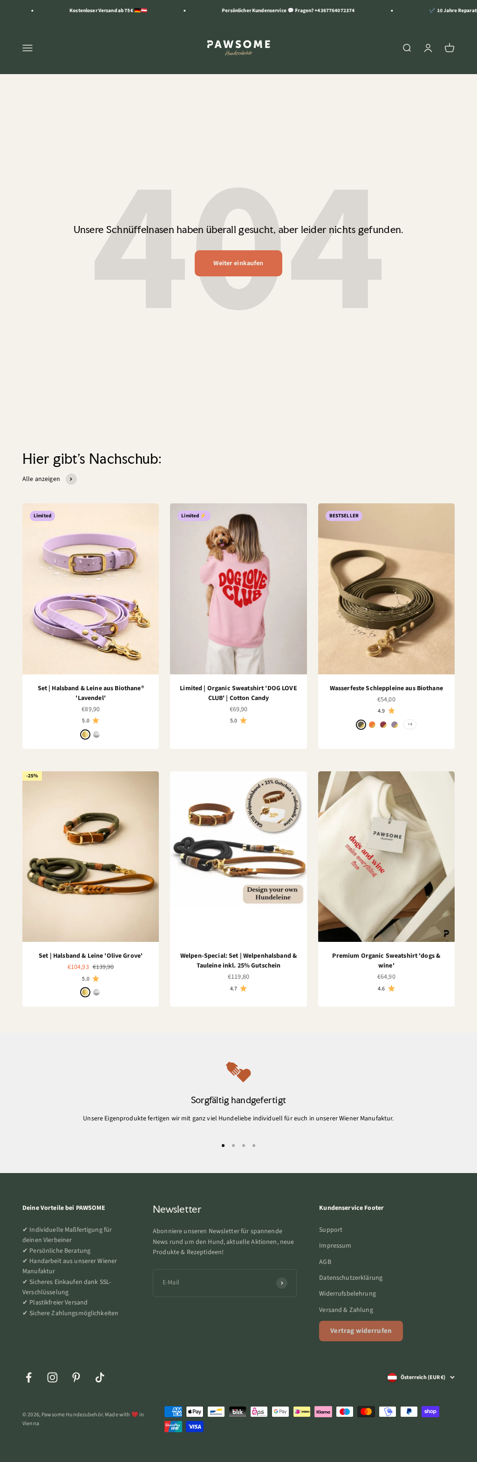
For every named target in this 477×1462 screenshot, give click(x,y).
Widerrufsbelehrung (347, 1293)
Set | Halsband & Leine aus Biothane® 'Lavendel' (91, 693)
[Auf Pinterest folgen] (76, 1377)
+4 (410, 724)
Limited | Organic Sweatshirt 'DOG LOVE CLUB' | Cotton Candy (238, 693)
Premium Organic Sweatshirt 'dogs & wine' (386, 960)
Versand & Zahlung (346, 1310)
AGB (325, 1262)
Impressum (335, 1245)
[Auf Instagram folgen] (52, 1377)
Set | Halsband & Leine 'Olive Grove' (91, 956)
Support (330, 1230)
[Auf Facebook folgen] (28, 1377)
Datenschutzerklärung (350, 1278)
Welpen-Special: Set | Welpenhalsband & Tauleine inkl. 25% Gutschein (238, 960)
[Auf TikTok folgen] (100, 1377)
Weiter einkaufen (238, 263)
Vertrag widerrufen (361, 1331)
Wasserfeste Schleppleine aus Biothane (386, 688)
